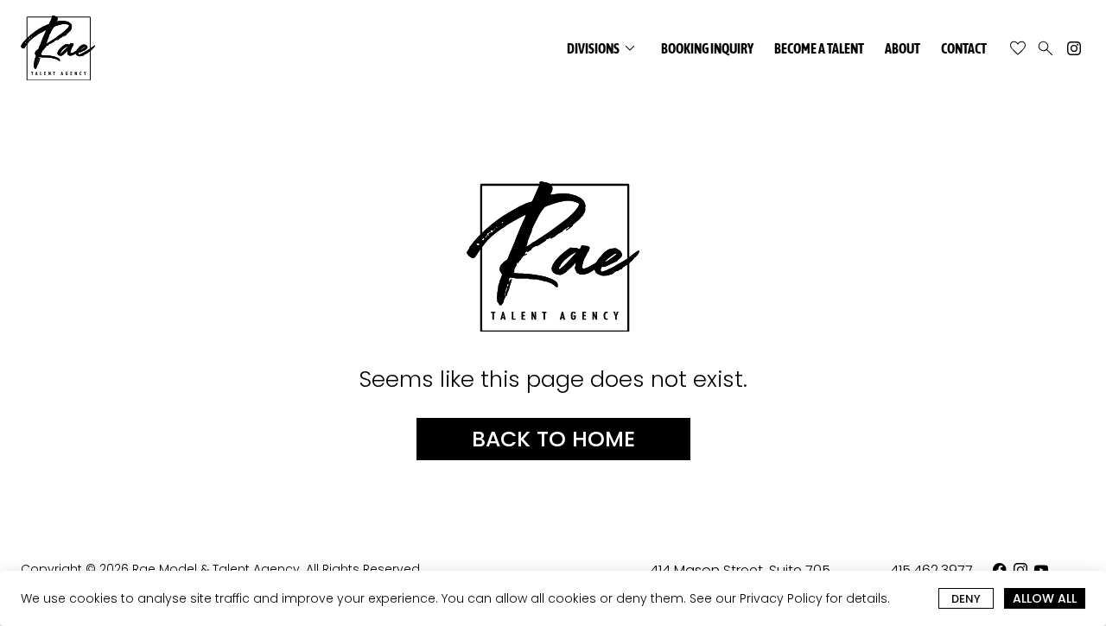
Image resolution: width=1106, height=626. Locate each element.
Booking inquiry (707, 48)
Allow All (1045, 598)
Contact (964, 48)
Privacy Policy (781, 598)
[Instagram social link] (1074, 48)
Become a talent (819, 48)
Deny (966, 599)
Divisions (603, 48)
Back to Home (553, 439)
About (902, 48)
